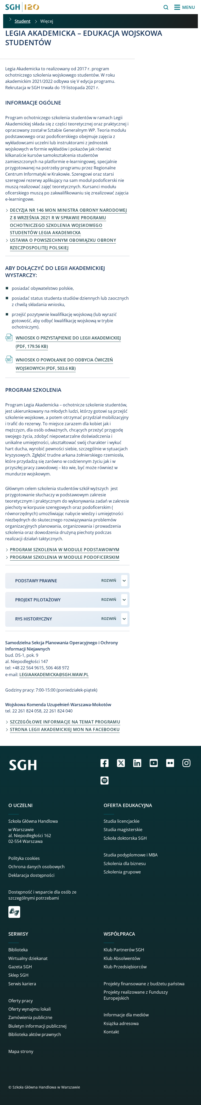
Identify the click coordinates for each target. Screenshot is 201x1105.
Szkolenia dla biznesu (125, 863)
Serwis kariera (22, 984)
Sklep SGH (18, 975)
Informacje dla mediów (126, 1015)
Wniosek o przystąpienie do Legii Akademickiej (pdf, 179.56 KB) (68, 342)
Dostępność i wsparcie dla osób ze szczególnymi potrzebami (42, 895)
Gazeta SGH (20, 967)
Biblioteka (18, 950)
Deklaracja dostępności (31, 875)
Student (22, 21)
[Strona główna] (22, 7)
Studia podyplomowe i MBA (131, 855)
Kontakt (111, 1032)
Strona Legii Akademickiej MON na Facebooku (65, 729)
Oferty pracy (20, 1001)
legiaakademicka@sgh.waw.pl (54, 674)
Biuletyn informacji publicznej (37, 1026)
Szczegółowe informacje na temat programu (65, 722)
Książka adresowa (121, 1023)
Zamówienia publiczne (30, 1017)
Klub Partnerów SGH (124, 950)
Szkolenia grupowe (122, 872)
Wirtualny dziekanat (28, 958)
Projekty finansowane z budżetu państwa (144, 984)
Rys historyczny (33, 619)
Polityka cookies (24, 858)
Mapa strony (20, 1051)
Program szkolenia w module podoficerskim (64, 557)
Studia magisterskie (123, 829)
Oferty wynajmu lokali (29, 1009)
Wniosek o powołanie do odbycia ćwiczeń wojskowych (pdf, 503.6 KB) (64, 364)
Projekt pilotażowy (37, 600)
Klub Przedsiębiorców (125, 967)
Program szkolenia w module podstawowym (64, 549)
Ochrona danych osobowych (36, 867)
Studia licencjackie (121, 821)
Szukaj (152, 7)
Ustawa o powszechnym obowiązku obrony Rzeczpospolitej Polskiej (63, 244)
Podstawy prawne (36, 581)
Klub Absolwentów (122, 958)
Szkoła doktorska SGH (125, 838)
